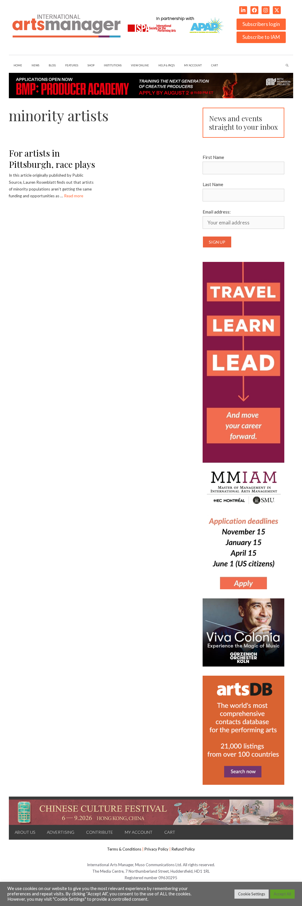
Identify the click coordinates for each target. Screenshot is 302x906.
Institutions (113, 65)
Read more (73, 195)
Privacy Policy (156, 849)
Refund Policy (183, 849)
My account (193, 65)
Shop (91, 65)
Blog (52, 65)
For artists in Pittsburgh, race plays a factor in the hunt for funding (52, 170)
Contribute (99, 832)
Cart (214, 65)
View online (140, 65)
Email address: (217, 211)
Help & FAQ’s (166, 65)
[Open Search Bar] (287, 65)
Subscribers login (261, 24)
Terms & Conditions (124, 849)
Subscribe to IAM (261, 37)
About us (25, 832)
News (35, 65)
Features (71, 65)
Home (18, 65)
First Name (213, 157)
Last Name (213, 184)
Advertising (60, 832)
